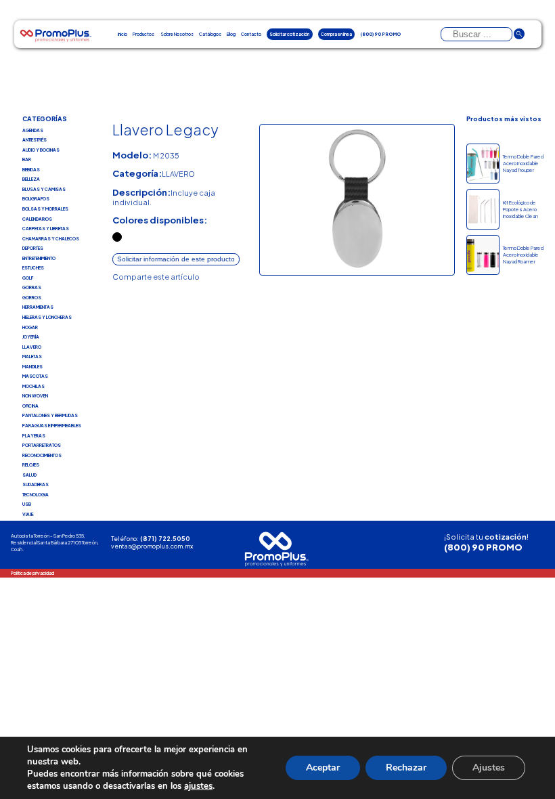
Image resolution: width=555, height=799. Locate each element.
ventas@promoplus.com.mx (152, 546)
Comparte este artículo (156, 276)
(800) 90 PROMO (483, 547)
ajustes (198, 786)
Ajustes (488, 767)
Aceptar (323, 767)
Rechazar (406, 767)
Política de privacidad (32, 573)
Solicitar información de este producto (176, 259)
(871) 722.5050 (165, 538)
